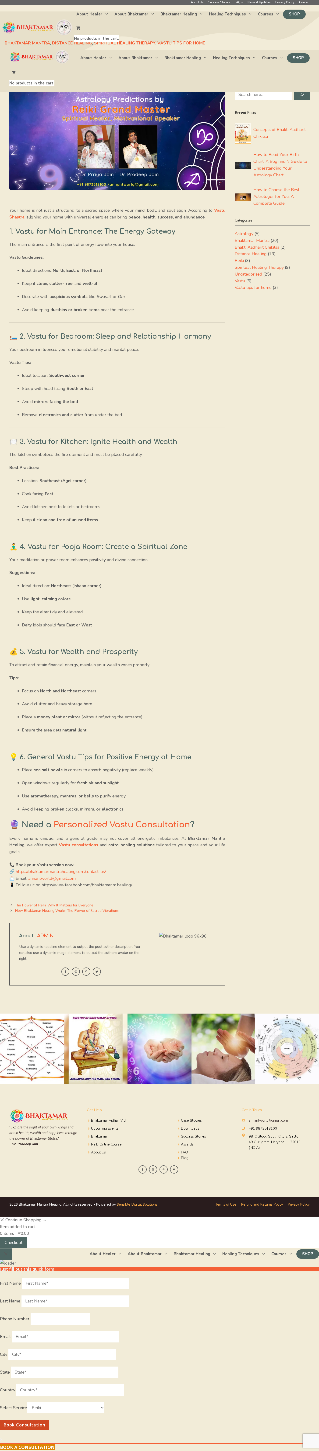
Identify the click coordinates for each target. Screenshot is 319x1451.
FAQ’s (239, 2)
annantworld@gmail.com (52, 878)
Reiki (239, 260)
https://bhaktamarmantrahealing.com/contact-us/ (61, 871)
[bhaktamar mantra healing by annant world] (40, 58)
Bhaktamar (99, 1136)
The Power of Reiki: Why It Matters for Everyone (54, 905)
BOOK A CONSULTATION (27, 1447)
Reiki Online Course (106, 1144)
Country (8, 1390)
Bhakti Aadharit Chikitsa (257, 247)
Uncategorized (248, 274)
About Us (197, 2)
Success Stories (219, 2)
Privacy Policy (284, 2)
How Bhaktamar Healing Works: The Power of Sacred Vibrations (67, 910)
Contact (304, 2)
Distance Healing (251, 254)
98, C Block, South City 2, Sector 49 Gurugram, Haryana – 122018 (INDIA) (275, 1142)
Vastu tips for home (253, 287)
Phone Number (15, 1319)
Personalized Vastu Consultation (122, 824)
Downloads (190, 1128)
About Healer (89, 14)
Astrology (244, 233)
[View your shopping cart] (96, 28)
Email (6, 1336)
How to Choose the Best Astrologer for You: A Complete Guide (276, 196)
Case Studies (191, 1120)
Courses (265, 14)
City (4, 1354)
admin (45, 935)
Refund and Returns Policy (262, 1204)
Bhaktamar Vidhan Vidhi (109, 1120)
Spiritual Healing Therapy (259, 267)
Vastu (240, 281)
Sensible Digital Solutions (137, 1204)
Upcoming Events (104, 1128)
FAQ (184, 1152)
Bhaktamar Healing (178, 14)
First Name (11, 1283)
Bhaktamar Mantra (252, 240)
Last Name (10, 1301)
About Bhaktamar (131, 14)
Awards (187, 1144)
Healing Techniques (227, 14)
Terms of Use (225, 1204)
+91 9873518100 (263, 1128)
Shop (294, 14)
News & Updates (259, 2)
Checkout (13, 1242)
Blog (184, 1158)
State (5, 1372)
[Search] (302, 94)
